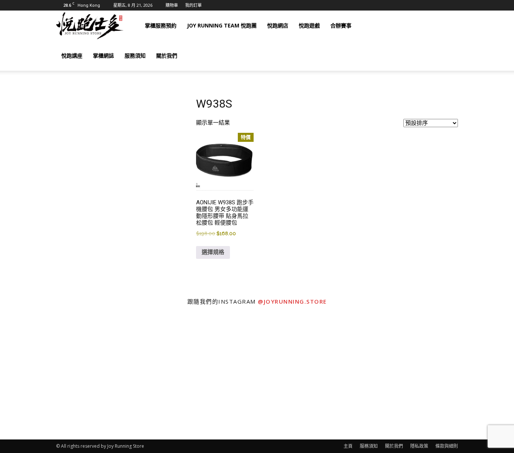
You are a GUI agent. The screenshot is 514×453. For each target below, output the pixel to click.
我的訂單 (193, 5)
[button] (449, 26)
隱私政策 (419, 446)
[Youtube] (428, 26)
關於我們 (166, 55)
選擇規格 (213, 252)
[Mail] (415, 26)
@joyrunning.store (292, 301)
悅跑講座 (71, 55)
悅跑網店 (277, 25)
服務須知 (135, 55)
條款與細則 (446, 446)
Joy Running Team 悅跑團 (222, 25)
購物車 (172, 5)
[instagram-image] (64, 375)
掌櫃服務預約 (160, 25)
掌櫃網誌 (103, 55)
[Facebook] (390, 26)
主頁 (348, 446)
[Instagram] (403, 26)
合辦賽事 (340, 25)
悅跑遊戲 (309, 25)
